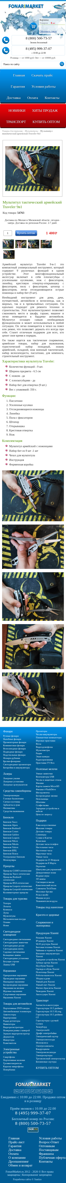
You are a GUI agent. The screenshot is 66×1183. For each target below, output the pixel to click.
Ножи (6, 925)
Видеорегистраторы (13, 1027)
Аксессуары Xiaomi (45, 994)
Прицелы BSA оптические (16, 883)
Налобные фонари (12, 739)
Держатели (8, 1036)
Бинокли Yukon (10, 847)
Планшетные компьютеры (49, 737)
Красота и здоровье (47, 914)
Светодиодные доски (13, 945)
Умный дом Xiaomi (45, 981)
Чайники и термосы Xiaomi (49, 950)
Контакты (46, 1161)
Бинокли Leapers (11, 837)
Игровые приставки (45, 740)
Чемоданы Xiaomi (45, 991)
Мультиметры (43, 750)
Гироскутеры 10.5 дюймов (49, 1008)
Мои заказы (56, 14)
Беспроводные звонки (47, 795)
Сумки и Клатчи (44, 837)
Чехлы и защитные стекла (48, 780)
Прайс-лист (16, 1142)
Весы (38, 744)
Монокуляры (9, 860)
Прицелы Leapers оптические (17, 886)
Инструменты (43, 792)
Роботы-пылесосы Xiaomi (49, 975)
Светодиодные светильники (17, 939)
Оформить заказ (48, 31)
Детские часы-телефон (47, 844)
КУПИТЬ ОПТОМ (47, 1067)
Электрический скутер (47, 1036)
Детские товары (44, 831)
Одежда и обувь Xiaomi (47, 969)
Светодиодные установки (16, 958)
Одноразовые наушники (15, 975)
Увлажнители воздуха (46, 901)
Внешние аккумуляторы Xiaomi (48, 955)
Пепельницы (42, 799)
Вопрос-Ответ (49, 1142)
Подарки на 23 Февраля (47, 860)
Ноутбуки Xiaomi (44, 966)
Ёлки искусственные (46, 825)
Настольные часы (44, 847)
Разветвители (9, 1043)
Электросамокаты (45, 1046)
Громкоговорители (12, 1063)
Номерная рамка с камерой (16, 1030)
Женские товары (44, 828)
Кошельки (41, 841)
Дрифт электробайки (46, 1033)
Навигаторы (9, 1024)
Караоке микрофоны (13, 1066)
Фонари (8, 731)
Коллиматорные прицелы (15, 892)
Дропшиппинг (18, 1161)
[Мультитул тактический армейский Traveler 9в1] (8, 244)
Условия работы (50, 1138)
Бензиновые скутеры (46, 1061)
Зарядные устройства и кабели (47, 810)
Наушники (9, 970)
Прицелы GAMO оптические (17, 870)
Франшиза (46, 1154)
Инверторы (8, 1040)
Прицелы (8, 866)
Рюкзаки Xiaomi (44, 937)
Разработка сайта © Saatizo (27, 1179)
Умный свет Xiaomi (45, 985)
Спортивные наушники (14, 994)
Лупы (6, 912)
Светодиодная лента (13, 948)
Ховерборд (41, 1027)
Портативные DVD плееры (16, 1008)
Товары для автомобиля (17, 1003)
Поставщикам (48, 1150)
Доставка (14, 1150)
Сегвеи (39, 1023)
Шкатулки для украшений (48, 869)
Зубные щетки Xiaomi (47, 962)
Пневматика (9, 808)
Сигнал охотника (11, 801)
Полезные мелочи (46, 768)
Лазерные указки (11, 778)
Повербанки (9, 1069)
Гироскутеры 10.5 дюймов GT (49, 1016)
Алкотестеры (9, 1014)
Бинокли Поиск (10, 853)
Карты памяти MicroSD (47, 786)
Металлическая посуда (14, 919)
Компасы (7, 909)
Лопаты (7, 906)
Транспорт (42, 1000)
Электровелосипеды (46, 1052)
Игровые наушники (12, 991)
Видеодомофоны (44, 747)
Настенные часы (44, 850)
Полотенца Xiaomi (45, 972)
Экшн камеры (42, 756)
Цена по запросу (44, 814)
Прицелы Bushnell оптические (12, 878)
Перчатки (40, 866)
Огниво (6, 922)
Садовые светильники (14, 952)
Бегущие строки (11, 961)
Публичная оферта (52, 1157)
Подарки (41, 820)
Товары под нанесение (49, 907)
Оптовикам (47, 1146)
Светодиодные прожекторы (17, 764)
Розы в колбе (42, 894)
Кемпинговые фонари (14, 745)
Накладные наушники (13, 981)
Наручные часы (44, 853)
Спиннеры (41, 834)
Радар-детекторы (11, 1021)
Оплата (13, 1154)
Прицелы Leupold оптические (18, 889)
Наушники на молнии (13, 988)
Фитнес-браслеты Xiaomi (48, 988)
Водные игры (42, 875)
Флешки (40, 783)
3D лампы (41, 879)
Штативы (40, 802)
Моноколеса (42, 1042)
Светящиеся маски (45, 882)
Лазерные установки (13, 781)
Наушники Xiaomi (12, 997)
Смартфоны (9, 1057)
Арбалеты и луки (11, 805)
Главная (14, 1138)
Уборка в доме (43, 978)
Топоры (7, 903)
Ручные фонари (11, 736)
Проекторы (41, 731)
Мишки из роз (43, 898)
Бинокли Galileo (11, 834)
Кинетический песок (46, 885)
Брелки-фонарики (11, 761)
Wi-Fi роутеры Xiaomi (47, 944)
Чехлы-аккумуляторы (46, 734)
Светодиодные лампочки (15, 942)
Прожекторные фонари (14, 742)
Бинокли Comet (10, 831)
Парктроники (9, 1017)
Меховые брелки (44, 891)
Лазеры (7, 773)
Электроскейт (43, 1030)
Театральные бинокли (14, 856)
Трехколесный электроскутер (50, 1058)
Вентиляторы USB (45, 776)
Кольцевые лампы (12, 955)
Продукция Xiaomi (47, 933)
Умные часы (42, 856)
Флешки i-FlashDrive (46, 789)
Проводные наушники (14, 978)
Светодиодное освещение (11, 933)
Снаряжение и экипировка (44, 924)
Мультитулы (9, 916)
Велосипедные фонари (14, 748)
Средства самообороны (17, 790)
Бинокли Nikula (10, 844)
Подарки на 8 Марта (46, 863)
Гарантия (14, 1146)
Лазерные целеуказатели (15, 784)
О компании (17, 1157)
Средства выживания (13, 811)
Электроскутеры (44, 1055)
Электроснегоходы (45, 1039)
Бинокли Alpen (10, 825)
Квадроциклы (42, 1049)
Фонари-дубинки (11, 758)
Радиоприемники (44, 759)
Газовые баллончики (13, 798)
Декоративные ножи (46, 872)
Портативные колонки (14, 1060)
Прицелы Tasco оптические (16, 874)
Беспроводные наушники (15, 985)
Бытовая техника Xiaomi (48, 947)
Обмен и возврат (20, 1165)
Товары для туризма (15, 898)
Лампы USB (9, 964)
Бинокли (8, 817)
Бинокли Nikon (10, 841)
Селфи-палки (42, 805)
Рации (39, 753)
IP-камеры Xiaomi (45, 941)
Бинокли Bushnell (12, 828)
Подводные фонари (13, 751)
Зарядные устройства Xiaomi (50, 959)
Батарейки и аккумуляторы (16, 767)
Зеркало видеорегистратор (16, 1033)
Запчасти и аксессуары (47, 1005)
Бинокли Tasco (10, 822)
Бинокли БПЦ (9, 850)
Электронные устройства (11, 1051)
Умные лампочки (44, 773)
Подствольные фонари (14, 755)
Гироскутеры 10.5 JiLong (48, 1011)
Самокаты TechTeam (46, 888)
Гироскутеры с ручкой (47, 1020)
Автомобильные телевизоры (17, 1011)
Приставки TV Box (45, 763)
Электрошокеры (11, 795)
